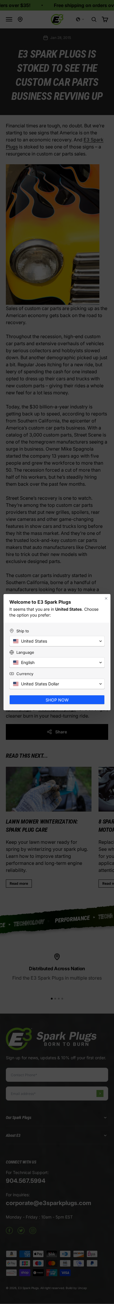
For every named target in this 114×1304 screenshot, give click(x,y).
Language (25, 652)
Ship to (22, 631)
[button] (57, 641)
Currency (24, 673)
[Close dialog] (106, 598)
